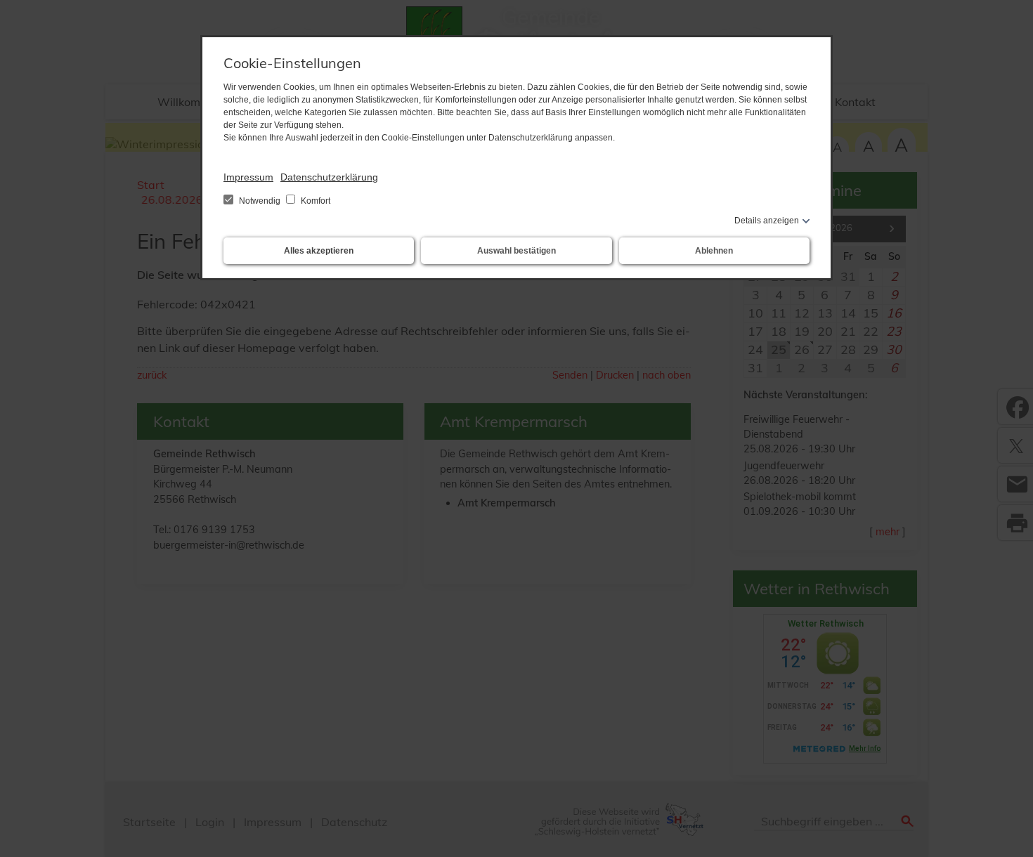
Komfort (314, 201)
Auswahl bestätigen (516, 251)
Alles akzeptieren (318, 251)
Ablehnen (714, 251)
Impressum (248, 177)
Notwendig (259, 201)
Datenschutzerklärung (329, 177)
